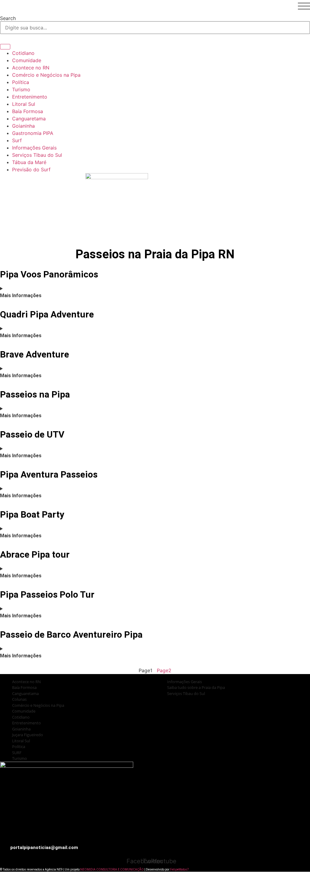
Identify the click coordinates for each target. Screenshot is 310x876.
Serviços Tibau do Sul (37, 155)
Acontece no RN (30, 68)
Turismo (21, 89)
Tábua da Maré (29, 162)
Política (20, 82)
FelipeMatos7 (179, 869)
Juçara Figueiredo (27, 734)
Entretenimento (29, 97)
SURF (16, 752)
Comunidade (26, 60)
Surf (17, 140)
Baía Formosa (27, 111)
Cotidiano (23, 53)
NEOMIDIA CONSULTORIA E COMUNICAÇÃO (112, 869)
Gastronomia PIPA (32, 133)
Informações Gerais (34, 148)
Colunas (19, 699)
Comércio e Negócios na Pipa (46, 75)
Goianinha (23, 126)
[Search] (5, 46)
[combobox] (155, 27)
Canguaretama (29, 119)
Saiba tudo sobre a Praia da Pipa (62, 238)
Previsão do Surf (31, 169)
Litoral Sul (23, 104)
